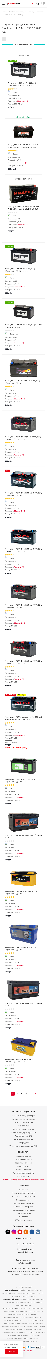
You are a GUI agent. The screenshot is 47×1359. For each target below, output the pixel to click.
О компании (23, 1185)
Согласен (11, 1352)
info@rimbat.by (25, 1263)
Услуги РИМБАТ (24, 1176)
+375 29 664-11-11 (25, 1243)
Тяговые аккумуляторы (23, 1129)
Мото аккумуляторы (23, 1122)
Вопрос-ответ (23, 1166)
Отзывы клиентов (24, 1200)
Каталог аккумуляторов (23, 1111)
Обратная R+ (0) (22, 101)
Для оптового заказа (25, 1260)
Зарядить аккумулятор (23, 1203)
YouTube (19, 1231)
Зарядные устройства (23, 1139)
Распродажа (23, 1142)
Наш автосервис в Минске (23, 1210)
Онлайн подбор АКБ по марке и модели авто (23, 1180)
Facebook (32, 1231)
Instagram (13, 1231)
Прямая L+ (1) (22, 163)
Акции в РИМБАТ (23, 1169)
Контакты (23, 1190)
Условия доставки (23, 1159)
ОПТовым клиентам (23, 1220)
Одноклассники (26, 1231)
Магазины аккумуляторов (23, 1196)
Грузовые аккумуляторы (23, 1119)
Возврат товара (23, 1156)
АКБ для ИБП (23, 1126)
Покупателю (23, 1152)
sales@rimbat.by (25, 1252)
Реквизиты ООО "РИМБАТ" (23, 1193)
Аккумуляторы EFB (23, 1136)
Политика (23, 1217)
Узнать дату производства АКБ (23, 1146)
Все (35, 1093)
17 (30, 1094)
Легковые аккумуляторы (23, 1116)
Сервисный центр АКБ (23, 1206)
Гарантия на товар (23, 1163)
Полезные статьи (23, 1213)
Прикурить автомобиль (23, 1173)
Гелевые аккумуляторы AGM (23, 1132)
